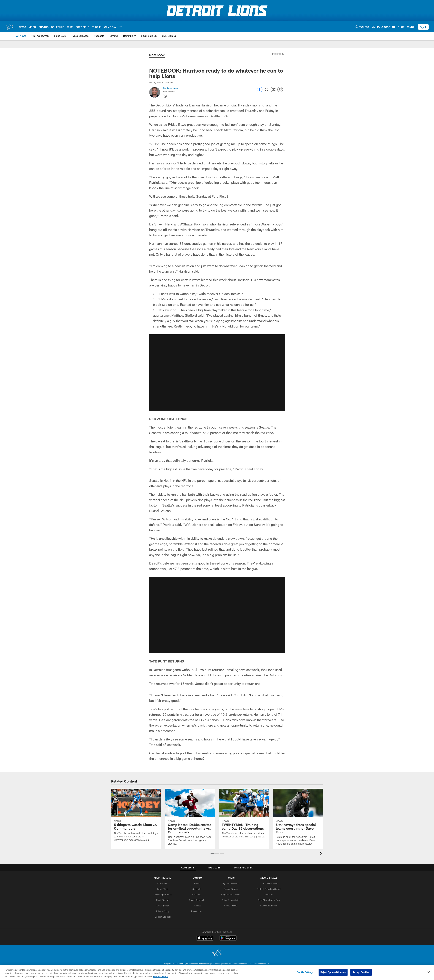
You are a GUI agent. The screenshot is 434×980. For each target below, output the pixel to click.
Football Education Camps (269, 889)
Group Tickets (230, 905)
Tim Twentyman (170, 88)
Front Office (162, 889)
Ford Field (268, 894)
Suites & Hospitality (231, 900)
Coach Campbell (196, 900)
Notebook (157, 55)
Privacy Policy (162, 911)
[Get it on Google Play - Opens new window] (228, 940)
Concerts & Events (268, 905)
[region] (217, 972)
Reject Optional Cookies (333, 972)
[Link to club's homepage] (9, 27)
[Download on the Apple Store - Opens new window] (205, 938)
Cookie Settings (305, 972)
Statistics (196, 905)
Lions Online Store (269, 883)
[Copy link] (280, 90)
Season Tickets (231, 889)
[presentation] (321, 854)
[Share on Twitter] (266, 91)
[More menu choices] (120, 26)
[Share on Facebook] (259, 91)
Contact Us (162, 883)
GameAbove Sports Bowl (269, 900)
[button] (423, 27)
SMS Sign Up (162, 905)
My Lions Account (230, 883)
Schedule (196, 889)
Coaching (196, 894)
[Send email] (273, 91)
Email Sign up (162, 900)
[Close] (428, 972)
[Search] (356, 26)
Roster (197, 883)
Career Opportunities (162, 894)
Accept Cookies (361, 972)
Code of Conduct (163, 917)
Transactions (196, 911)
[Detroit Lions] (217, 954)
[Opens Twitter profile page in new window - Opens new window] (165, 96)
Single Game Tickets (230, 894)
